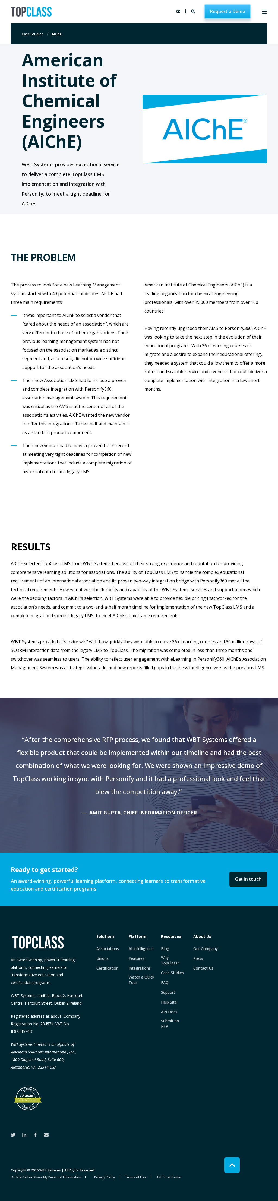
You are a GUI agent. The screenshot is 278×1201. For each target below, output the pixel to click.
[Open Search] (193, 11)
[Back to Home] (31, 12)
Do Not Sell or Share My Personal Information (46, 1177)
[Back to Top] (232, 1165)
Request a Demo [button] (227, 11)
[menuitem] (107, 948)
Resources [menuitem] (171, 937)
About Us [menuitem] (202, 937)
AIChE (57, 33)
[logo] (38, 942)
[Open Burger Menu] (264, 11)
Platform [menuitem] (137, 937)
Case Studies (32, 33)
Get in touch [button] (248, 879)
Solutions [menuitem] (105, 937)
